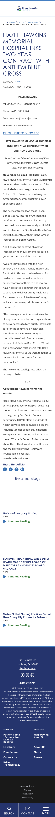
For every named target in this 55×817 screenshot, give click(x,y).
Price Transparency (11, 763)
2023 (21, 22)
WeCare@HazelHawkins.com (27, 688)
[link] (22, 675)
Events (38, 757)
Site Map (27, 790)
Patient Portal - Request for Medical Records (12, 738)
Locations (9, 747)
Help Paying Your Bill (41, 735)
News (12, 22)
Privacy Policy (27, 794)
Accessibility (27, 798)
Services (8, 729)
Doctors (39, 729)
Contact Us (10, 757)
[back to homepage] (4, 22)
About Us (39, 747)
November (33, 22)
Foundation (10, 752)
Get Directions (27, 668)
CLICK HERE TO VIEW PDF (21, 133)
